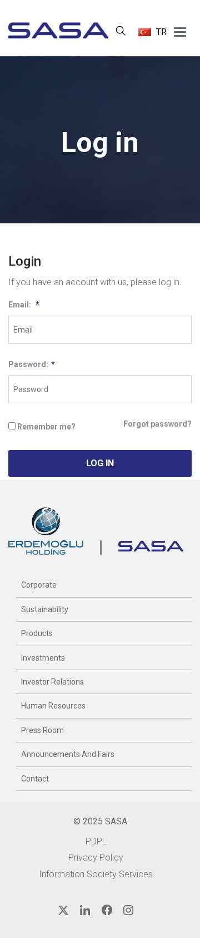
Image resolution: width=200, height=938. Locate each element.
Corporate (39, 584)
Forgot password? (157, 424)
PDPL (96, 841)
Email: (23, 305)
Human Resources (53, 705)
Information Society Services (96, 874)
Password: (31, 364)
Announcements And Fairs (67, 754)
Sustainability (44, 609)
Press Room (42, 730)
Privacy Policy (95, 857)
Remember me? (46, 427)
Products (37, 633)
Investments (43, 657)
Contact (35, 778)
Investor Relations (52, 681)
